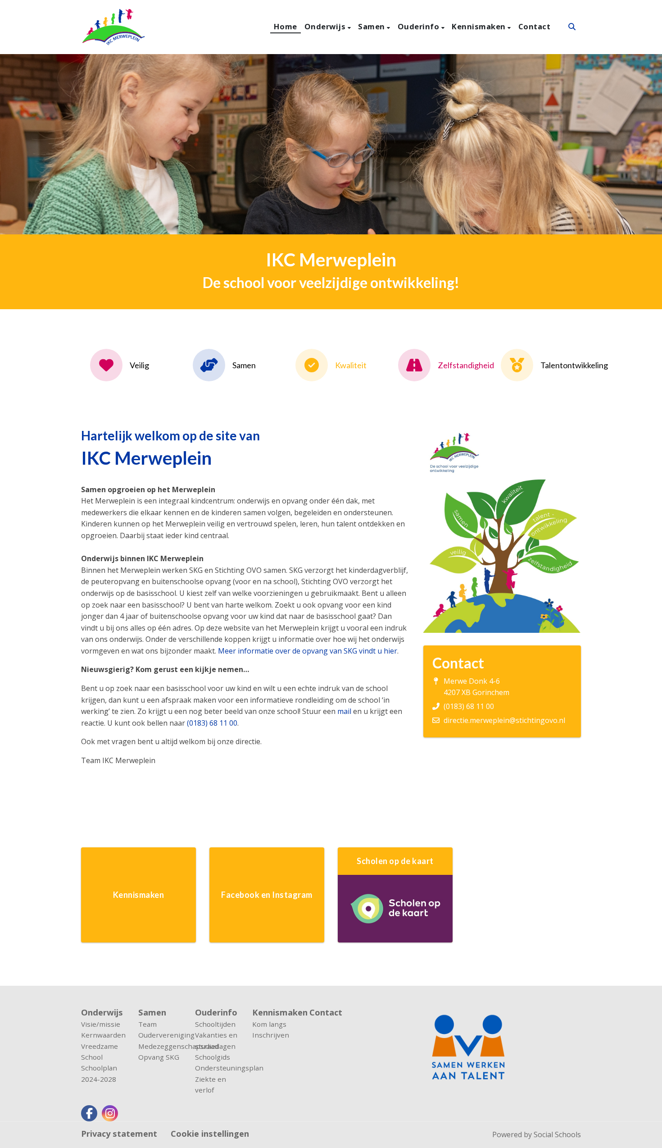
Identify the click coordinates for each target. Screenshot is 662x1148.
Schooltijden (215, 1024)
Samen (372, 26)
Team (147, 1024)
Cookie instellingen (210, 1134)
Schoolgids (212, 1056)
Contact (534, 26)
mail (344, 711)
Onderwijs (326, 26)
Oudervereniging (160, 1034)
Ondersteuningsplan (217, 1067)
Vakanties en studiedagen (216, 1040)
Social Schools (557, 1134)
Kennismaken (480, 26)
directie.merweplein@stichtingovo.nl (504, 720)
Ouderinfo (419, 26)
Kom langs (269, 1024)
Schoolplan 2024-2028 (99, 1073)
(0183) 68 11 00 (212, 723)
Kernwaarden (103, 1034)
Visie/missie (100, 1024)
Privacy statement (119, 1134)
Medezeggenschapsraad (160, 1046)
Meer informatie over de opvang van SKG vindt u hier (307, 651)
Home (285, 26)
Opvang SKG (158, 1056)
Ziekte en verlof (210, 1084)
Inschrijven (270, 1034)
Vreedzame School (99, 1051)
